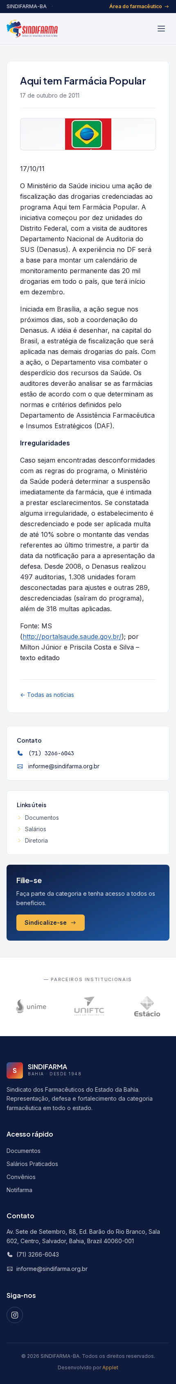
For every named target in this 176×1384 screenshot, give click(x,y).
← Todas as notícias (47, 694)
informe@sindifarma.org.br (63, 766)
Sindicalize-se (46, 922)
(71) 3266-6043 (51, 753)
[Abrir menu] (161, 28)
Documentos (42, 817)
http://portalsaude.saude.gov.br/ (72, 636)
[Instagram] (15, 1315)
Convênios (21, 1176)
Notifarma (19, 1189)
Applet (110, 1367)
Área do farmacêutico (135, 6)
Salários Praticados (32, 1163)
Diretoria (36, 840)
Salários (35, 829)
